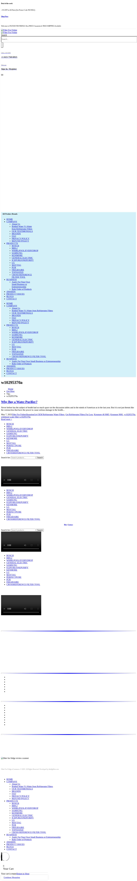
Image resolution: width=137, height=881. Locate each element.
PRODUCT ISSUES (15, 294)
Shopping (30, 414)
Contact (4, 465)
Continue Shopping (12, 877)
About (9, 679)
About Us (16, 224)
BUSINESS (11, 279)
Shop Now (4, 16)
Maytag (9, 717)
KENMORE (17, 255)
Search (40, 458)
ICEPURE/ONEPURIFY (23, 260)
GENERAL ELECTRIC (22, 258)
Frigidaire (10, 708)
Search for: (5, 457)
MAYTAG (16, 265)
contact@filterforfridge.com (22, 743)
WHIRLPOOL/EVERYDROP (25, 250)
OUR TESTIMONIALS (22, 231)
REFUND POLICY (20, 241)
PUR (14, 267)
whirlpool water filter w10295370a (16, 417)
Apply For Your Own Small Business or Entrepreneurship (21, 284)
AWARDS (11, 291)
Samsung (10, 722)
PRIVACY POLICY (20, 238)
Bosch (9, 705)
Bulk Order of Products (22, 289)
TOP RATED (17, 272)
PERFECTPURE (13, 445)
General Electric (13, 710)
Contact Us (11, 689)
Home (9, 677)
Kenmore (10, 712)
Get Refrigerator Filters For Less (79, 414)
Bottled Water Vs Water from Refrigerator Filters (22, 227)
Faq (8, 691)
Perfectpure (11, 720)
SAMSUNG (17, 253)
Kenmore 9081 (116, 414)
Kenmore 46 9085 (101, 414)
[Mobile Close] (2, 775)
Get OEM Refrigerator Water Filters (49, 414)
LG (13, 262)
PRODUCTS (12, 243)
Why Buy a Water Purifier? (19, 402)
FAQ (14, 236)
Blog (3, 460)
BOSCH (15, 246)
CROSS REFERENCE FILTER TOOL (22, 276)
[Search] (2, 45)
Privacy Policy (12, 684)
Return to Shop (22, 874)
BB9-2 (15, 248)
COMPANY (11, 221)
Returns (9, 687)
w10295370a (129, 414)
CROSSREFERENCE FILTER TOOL (23, 453)
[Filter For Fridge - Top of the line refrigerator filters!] (9, 31)
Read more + (6, 419)
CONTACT (11, 299)
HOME (9, 219)
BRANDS (16, 234)
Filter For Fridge (19, 414)
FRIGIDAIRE (18, 270)
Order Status (6, 462)
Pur (7, 725)
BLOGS (10, 296)
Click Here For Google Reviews (14, 760)
